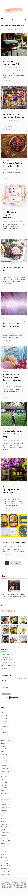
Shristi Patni (19, 440)
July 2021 (3, 846)
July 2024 (3, 746)
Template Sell (18, 891)
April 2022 (4, 821)
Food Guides (6, 58)
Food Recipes (6, 265)
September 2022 (5, 807)
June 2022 (4, 816)
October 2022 (5, 804)
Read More (6, 80)
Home (3, 29)
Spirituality (5, 318)
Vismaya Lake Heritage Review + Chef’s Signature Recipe (14, 434)
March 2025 (4, 724)
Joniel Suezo (19, 121)
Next (17, 563)
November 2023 (5, 768)
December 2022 (5, 799)
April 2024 (4, 754)
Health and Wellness (8, 111)
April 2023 (4, 788)
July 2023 (3, 779)
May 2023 (4, 785)
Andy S (17, 169)
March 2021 (4, 857)
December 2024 (5, 732)
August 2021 (4, 843)
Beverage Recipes (6, 654)
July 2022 (3, 813)
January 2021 (4, 863)
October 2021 (5, 838)
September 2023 (5, 774)
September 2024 (5, 740)
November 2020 (5, 868)
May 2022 (4, 818)
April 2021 (4, 855)
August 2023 (4, 777)
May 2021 (4, 852)
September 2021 (5, 841)
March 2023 (4, 790)
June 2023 (4, 782)
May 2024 (4, 751)
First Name (5, 687)
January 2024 (4, 763)
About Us (10, 598)
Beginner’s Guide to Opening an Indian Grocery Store (11, 490)
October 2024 (5, 738)
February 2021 (5, 860)
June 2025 (4, 715)
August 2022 (4, 810)
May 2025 (4, 718)
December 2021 (5, 832)
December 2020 (5, 866)
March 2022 (4, 824)
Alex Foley (18, 68)
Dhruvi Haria (19, 221)
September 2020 (5, 874)
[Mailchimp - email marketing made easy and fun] (10, 698)
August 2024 (4, 743)
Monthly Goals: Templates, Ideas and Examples (12, 215)
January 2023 (4, 796)
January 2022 (4, 829)
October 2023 (5, 771)
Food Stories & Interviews (9, 428)
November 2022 (5, 802)
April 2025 (4, 721)
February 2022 (5, 827)
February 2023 (5, 793)
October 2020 (5, 871)
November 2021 (5, 835)
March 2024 (4, 757)
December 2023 (5, 765)
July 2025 (3, 712)
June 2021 (4, 849)
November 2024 (5, 735)
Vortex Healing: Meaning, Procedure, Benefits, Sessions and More (14, 324)
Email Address (6, 681)
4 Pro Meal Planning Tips (14, 543)
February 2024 (5, 760)
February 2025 (5, 726)
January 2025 (4, 729)
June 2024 (4, 749)
